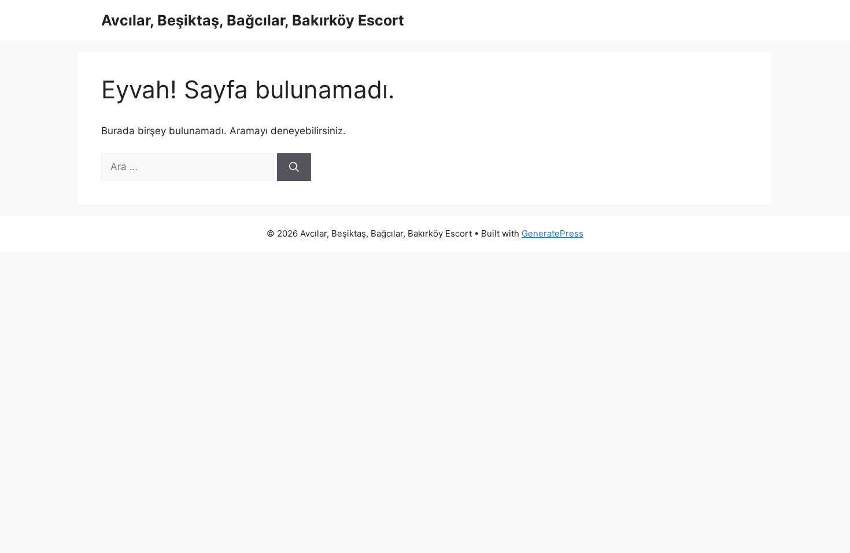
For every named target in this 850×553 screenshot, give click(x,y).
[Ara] (294, 167)
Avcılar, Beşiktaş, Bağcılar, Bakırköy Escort (252, 20)
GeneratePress (552, 233)
